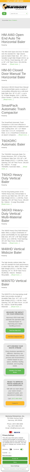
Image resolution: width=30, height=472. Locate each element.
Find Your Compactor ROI (15, 336)
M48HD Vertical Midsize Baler (13, 250)
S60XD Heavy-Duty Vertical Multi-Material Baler (13, 215)
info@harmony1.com (17, 428)
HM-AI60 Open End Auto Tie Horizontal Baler (13, 38)
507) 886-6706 (17, 426)
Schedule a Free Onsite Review (15, 371)
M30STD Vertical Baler (14, 282)
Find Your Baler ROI (15, 330)
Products (14, 20)
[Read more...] (15, 64)
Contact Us (15, 403)
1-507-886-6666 (17, 1)
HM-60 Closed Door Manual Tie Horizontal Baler (14, 73)
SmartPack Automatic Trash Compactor (14, 109)
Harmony (15, 7)
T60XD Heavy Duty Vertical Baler (12, 178)
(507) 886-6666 (16, 398)
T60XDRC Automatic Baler (13, 142)
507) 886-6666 (18, 424)
